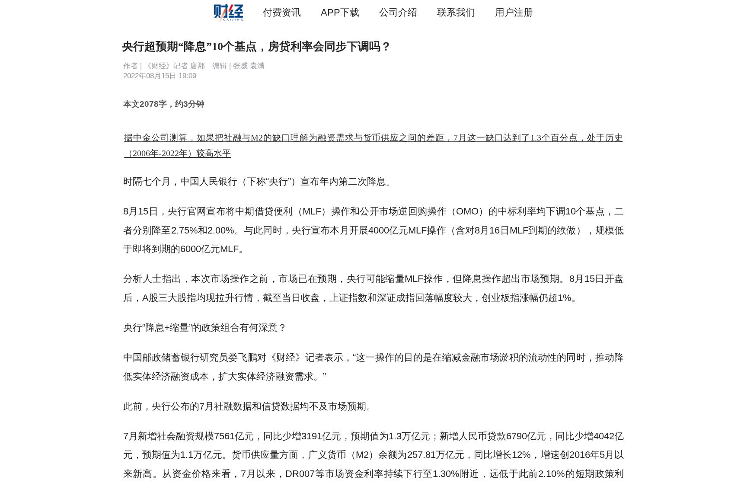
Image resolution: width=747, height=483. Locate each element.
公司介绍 (398, 12)
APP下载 (340, 12)
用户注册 (514, 12)
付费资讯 (282, 12)
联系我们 (456, 12)
